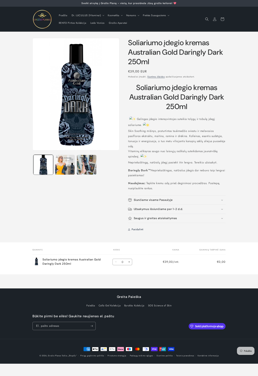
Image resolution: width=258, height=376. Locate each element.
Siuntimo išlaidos (156, 76)
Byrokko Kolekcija (134, 305)
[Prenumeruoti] (91, 326)
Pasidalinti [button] (138, 229)
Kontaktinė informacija (208, 355)
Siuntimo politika (165, 355)
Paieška (90, 305)
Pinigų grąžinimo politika (92, 355)
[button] (88, 15)
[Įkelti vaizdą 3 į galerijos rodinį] (87, 165)
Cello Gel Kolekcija (110, 305)
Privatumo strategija (117, 355)
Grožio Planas (54, 355)
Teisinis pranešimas (185, 355)
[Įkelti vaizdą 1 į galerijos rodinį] (43, 165)
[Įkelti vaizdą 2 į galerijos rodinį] (65, 165)
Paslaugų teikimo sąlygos (141, 355)
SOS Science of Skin (160, 305)
